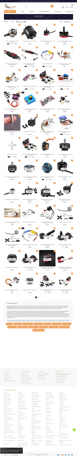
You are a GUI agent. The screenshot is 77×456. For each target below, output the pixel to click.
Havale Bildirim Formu (42, 375)
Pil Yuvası (19, 423)
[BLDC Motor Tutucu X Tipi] (12, 145)
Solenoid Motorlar (7, 405)
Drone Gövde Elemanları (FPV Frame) (37, 438)
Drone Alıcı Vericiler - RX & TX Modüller (64, 441)
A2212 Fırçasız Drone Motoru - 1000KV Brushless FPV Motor (65, 64)
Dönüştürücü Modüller (63, 426)
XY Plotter (61, 405)
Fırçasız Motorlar (48, 401)
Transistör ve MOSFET (8, 417)
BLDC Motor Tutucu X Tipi (12, 154)
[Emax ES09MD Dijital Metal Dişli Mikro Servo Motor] (47, 145)
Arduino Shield (6, 397)
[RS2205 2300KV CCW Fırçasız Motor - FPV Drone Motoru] (47, 32)
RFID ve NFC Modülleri (63, 433)
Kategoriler (6, 21)
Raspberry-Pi (20, 392)
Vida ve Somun (7, 426)
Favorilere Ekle (19, 25)
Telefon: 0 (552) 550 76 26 (60, 380)
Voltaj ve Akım (48, 408)
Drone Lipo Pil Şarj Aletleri (23, 443)
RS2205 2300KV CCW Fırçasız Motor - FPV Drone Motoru (47, 41)
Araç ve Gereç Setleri (63, 424)
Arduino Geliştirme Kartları (37, 428)
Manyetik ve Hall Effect (36, 410)
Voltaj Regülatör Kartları (36, 426)
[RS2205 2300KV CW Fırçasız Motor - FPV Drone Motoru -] (65, 32)
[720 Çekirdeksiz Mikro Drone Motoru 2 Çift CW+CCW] (12, 122)
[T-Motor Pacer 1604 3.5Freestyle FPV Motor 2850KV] (30, 168)
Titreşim (60, 408)
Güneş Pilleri (61, 419)
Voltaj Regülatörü (48, 415)
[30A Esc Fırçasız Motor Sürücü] (47, 54)
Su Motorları (61, 403)
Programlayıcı (20, 426)
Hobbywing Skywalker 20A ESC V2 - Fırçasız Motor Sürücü (12, 64)
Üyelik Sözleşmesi (24, 381)
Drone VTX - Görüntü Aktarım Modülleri (37, 441)
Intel (60, 428)
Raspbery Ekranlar (35, 399)
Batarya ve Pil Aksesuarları (37, 421)
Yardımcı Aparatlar (35, 403)
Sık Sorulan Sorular (42, 379)
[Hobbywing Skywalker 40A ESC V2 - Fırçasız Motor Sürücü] (30, 54)
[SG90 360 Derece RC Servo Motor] (65, 77)
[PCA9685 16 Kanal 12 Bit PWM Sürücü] (30, 77)
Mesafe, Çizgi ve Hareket (64, 410)
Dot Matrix (34, 432)
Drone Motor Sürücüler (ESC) (9, 440)
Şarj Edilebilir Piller (35, 423)
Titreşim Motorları (21, 403)
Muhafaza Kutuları (21, 397)
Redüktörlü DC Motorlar (49, 403)
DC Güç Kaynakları (48, 419)
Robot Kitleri (47, 405)
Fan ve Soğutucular (21, 414)
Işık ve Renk (47, 410)
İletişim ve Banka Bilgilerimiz (43, 373)
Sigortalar (61, 412)
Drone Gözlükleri (48, 443)
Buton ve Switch (21, 419)
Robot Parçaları (34, 405)
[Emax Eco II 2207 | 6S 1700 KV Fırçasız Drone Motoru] (12, 32)
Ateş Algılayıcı (20, 412)
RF (45, 433)
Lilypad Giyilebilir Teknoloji (9, 432)
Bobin (33, 417)
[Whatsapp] (74, 430)
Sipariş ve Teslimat (24, 375)
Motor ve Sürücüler (69, 11)
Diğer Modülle (20, 428)
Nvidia (60, 430)
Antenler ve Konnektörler (36, 435)
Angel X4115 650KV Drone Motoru (30, 131)
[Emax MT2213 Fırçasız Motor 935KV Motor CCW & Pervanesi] (47, 100)
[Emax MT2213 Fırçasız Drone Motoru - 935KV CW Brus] (65, 100)
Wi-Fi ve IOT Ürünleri (22, 435)
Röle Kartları (47, 426)
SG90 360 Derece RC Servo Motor (65, 86)
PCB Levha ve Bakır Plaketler (9, 414)
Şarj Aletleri (6, 423)
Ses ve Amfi (47, 406)
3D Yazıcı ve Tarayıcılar (39, 330)
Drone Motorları (21, 437)
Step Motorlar (61, 401)
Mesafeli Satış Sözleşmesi (26, 382)
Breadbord (20, 424)
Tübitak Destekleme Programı (9, 381)
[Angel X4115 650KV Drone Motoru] (30, 122)
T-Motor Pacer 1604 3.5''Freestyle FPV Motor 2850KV (30, 177)
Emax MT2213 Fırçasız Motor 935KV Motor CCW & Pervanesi (47, 109)
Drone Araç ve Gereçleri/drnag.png (49, 441)
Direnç (60, 414)
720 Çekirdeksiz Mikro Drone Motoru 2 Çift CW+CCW (12, 132)
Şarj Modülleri (61, 421)
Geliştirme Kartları (62, 394)
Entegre (47, 417)
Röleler (5, 415)
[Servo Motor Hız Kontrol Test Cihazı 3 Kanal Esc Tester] (30, 100)
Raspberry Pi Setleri (63, 399)
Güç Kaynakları (20, 394)
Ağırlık (33, 412)
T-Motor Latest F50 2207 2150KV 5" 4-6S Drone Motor (65, 154)
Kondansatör (20, 415)
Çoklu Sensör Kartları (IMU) (23, 408)
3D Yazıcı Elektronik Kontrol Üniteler (23, 446)
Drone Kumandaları (49, 437)
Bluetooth (33, 433)
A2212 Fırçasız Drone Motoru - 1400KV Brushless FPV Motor (47, 132)
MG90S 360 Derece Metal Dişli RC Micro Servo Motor (12, 109)
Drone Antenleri (7, 443)
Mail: (60, 382)
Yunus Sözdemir (35, 454)
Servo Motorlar (7, 403)
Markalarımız (6, 375)
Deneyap (19, 432)
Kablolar (47, 424)
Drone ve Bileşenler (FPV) (44, 11)
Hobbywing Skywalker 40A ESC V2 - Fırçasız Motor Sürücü (29, 64)
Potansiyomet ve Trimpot (23, 417)
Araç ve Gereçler (35, 394)
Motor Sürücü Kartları (22, 401)
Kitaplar (5, 406)
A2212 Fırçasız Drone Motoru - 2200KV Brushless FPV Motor (12, 87)
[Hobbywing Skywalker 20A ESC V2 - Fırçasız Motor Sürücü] (12, 54)
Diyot (60, 415)
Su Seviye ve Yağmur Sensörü (64, 406)
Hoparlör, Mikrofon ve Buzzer (37, 414)
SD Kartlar (47, 399)
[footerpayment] (65, 455)
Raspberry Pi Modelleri (49, 397)
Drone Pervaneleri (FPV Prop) (9, 437)
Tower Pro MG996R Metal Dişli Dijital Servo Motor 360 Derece (47, 87)
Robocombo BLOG (7, 379)
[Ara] (52, 6)
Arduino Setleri (34, 397)
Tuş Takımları (6, 428)
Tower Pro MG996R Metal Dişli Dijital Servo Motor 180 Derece (29, 154)
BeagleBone (47, 428)
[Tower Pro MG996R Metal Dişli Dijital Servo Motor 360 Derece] (47, 77)
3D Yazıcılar (61, 443)
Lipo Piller (47, 421)
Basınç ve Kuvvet (7, 410)
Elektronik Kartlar (48, 394)
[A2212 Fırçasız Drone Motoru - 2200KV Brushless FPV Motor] (12, 77)
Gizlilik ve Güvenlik (24, 373)
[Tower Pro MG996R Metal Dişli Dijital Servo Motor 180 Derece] (30, 145)
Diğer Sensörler (48, 412)
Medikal (33, 408)
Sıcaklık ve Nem (7, 412)
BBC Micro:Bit (20, 430)
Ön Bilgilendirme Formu (25, 377)
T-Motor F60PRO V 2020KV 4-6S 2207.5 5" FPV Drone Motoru (12, 177)
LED (46, 414)
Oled (5, 433)
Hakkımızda (6, 373)
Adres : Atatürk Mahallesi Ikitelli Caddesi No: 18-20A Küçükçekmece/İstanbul (64, 374)
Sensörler (61, 392)
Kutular (33, 424)
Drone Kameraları (21, 440)
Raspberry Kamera (7, 401)
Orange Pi (33, 430)
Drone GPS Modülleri (36, 443)
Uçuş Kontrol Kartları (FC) (64, 437)
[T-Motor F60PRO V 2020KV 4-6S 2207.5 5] (12, 168)
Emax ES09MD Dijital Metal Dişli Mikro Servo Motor (47, 154)
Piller (19, 421)
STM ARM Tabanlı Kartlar (8, 430)
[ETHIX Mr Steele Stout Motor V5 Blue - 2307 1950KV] (47, 168)
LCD (60, 432)
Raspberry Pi (31, 11)
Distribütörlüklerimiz (8, 377)
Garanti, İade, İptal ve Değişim (26, 379)
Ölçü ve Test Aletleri (49, 423)
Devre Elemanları (7, 394)
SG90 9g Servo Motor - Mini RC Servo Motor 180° (64, 132)
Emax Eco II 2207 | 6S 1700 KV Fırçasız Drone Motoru (12, 41)
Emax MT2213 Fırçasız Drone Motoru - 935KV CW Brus (65, 109)
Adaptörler (6, 421)
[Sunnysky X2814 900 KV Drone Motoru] (30, 32)
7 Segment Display (49, 432)
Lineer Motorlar (21, 405)
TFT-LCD (19, 433)
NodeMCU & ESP (57, 11)
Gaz (18, 410)
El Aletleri (61, 423)
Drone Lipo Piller (62, 435)
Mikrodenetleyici (62, 417)
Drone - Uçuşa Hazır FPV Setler (51, 435)
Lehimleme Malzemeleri (8, 424)
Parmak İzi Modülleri (8, 408)
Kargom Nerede (41, 377)
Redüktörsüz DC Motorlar (36, 401)
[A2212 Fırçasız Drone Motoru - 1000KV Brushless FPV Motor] (65, 54)
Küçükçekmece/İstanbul (60, 376)
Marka (12, 21)
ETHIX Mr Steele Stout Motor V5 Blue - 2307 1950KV (47, 177)
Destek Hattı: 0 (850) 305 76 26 (62, 378)
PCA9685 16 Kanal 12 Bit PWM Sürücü (29, 86)
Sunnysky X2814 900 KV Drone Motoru (30, 41)
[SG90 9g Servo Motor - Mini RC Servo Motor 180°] (65, 122)
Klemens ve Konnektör (8, 419)
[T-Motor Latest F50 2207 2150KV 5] (65, 145)
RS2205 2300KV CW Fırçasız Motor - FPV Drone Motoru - (65, 41)
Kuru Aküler (34, 419)
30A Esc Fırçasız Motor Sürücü (47, 63)
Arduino (22, 11)
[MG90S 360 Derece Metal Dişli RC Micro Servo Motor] (12, 100)
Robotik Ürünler (48, 392)
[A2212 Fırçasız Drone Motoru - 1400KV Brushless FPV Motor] (47, 122)
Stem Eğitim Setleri (21, 406)
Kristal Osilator (34, 415)
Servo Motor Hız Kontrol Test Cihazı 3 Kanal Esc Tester (29, 109)
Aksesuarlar (20, 399)
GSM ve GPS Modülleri (8, 435)
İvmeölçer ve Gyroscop (36, 406)
